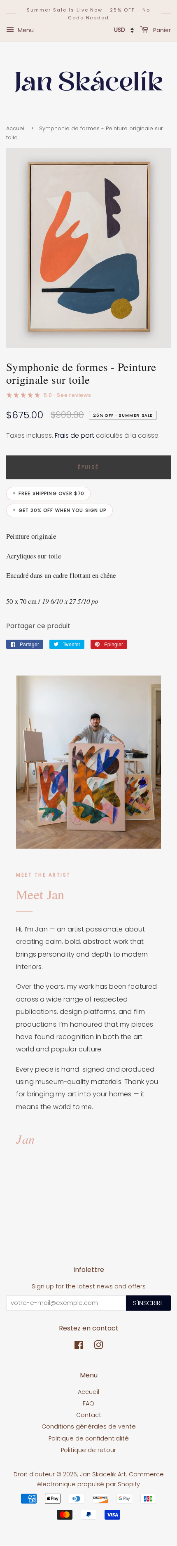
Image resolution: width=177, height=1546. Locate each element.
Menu (25, 30)
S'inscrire (148, 1303)
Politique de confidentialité (89, 1438)
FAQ (88, 1403)
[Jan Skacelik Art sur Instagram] (98, 1346)
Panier (161, 30)
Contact (88, 1415)
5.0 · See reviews (67, 395)
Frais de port (74, 435)
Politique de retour (88, 1450)
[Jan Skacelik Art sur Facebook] (79, 1346)
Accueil (16, 128)
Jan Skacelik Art (103, 1474)
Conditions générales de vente (89, 1426)
